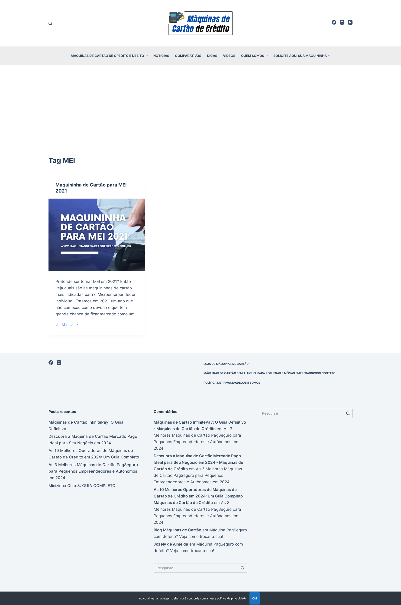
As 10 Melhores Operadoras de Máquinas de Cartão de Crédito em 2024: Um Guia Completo (94, 453)
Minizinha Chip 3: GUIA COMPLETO (82, 485)
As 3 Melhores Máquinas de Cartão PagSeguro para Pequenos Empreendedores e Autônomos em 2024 (93, 471)
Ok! (254, 598)
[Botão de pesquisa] (242, 567)
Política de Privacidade (222, 382)
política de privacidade (232, 598)
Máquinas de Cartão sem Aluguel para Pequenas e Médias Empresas (257, 373)
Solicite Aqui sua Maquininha (300, 56)
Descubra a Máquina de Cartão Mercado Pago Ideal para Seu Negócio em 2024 (93, 439)
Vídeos (229, 56)
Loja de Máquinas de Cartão (226, 364)
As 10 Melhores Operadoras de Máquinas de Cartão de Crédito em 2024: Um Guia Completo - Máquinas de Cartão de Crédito (200, 496)
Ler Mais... (63, 324)
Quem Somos (252, 56)
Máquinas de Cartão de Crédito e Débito (107, 56)
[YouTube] (350, 22)
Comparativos (188, 56)
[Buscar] (50, 23)
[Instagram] (342, 22)
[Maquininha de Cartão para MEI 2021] (97, 235)
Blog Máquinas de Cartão (177, 530)
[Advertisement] (200, 104)
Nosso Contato (323, 373)
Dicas (212, 56)
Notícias (161, 56)
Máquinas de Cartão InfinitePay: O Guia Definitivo (86, 425)
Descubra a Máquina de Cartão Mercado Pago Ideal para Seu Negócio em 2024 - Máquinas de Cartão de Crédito (198, 462)
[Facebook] (334, 22)
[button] (146, 55)
